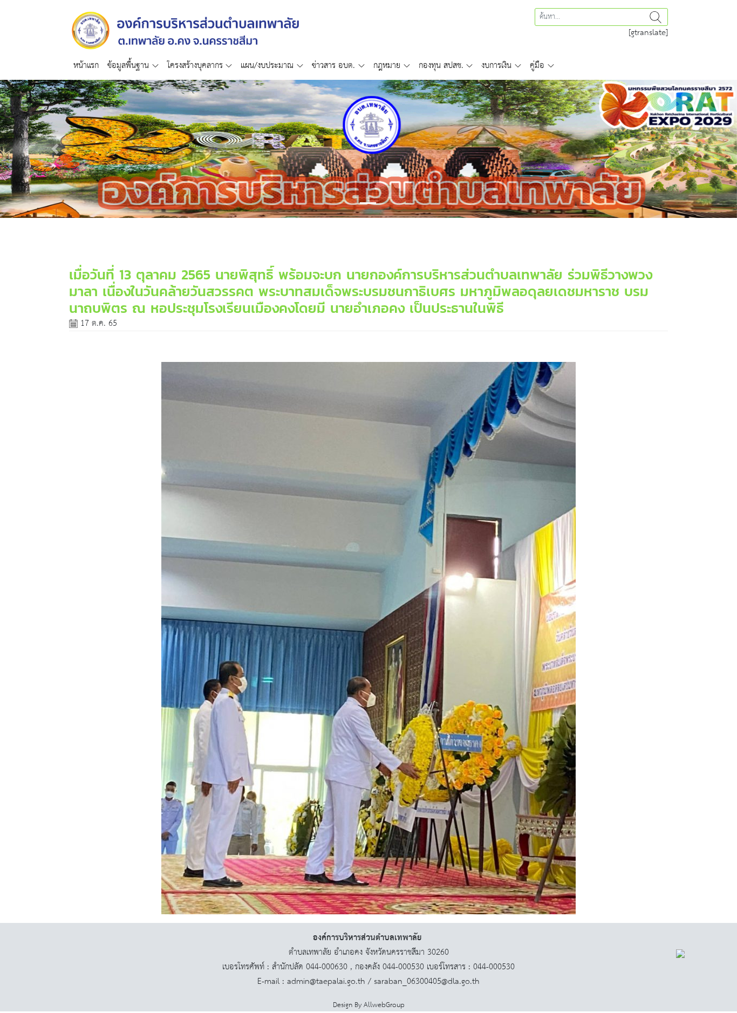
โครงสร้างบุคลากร (195, 65)
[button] (55, 149)
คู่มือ (537, 65)
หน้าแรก (86, 65)
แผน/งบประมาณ (267, 65)
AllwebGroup (384, 1005)
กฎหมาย (386, 65)
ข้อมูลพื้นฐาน (128, 65)
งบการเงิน (496, 65)
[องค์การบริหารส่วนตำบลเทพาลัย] (185, 29)
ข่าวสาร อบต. (333, 65)
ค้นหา (655, 17)
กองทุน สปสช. (441, 65)
